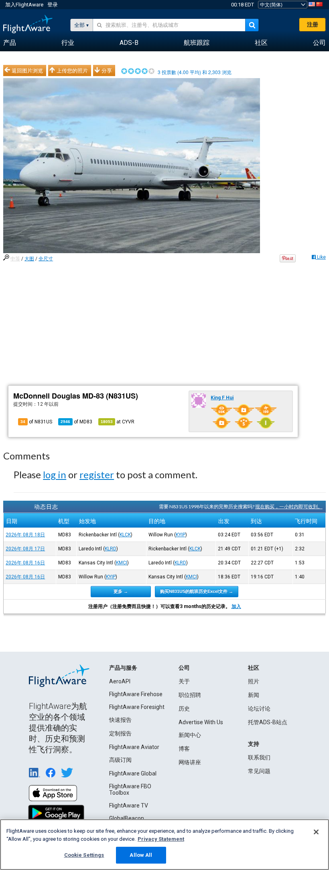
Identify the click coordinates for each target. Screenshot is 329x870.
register (96, 474)
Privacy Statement (161, 839)
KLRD (110, 549)
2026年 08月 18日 (25, 535)
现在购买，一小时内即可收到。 (289, 506)
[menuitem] (9, 42)
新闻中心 (190, 735)
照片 (253, 681)
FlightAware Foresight (136, 707)
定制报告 (120, 733)
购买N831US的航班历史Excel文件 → (196, 591)
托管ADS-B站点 (267, 722)
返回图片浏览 (27, 70)
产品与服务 (123, 668)
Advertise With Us (201, 722)
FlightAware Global (132, 773)
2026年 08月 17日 (25, 549)
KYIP (180, 535)
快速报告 (120, 720)
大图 (29, 259)
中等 (15, 259)
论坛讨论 (259, 708)
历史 (184, 708)
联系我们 (259, 757)
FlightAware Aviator (134, 747)
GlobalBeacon (126, 818)
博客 (184, 748)
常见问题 (259, 771)
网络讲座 (190, 762)
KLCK (125, 535)
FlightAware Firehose (135, 694)
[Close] (316, 832)
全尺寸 (46, 259)
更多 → (121, 591)
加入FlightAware (24, 5)
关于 (184, 681)
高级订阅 (120, 760)
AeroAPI (119, 681)
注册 (312, 24)
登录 (52, 5)
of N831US (36, 422)
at (117, 422)
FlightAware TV (128, 805)
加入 (236, 606)
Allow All (141, 855)
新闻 (253, 695)
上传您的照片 (72, 70)
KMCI (121, 563)
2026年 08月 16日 (25, 563)
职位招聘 (190, 695)
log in (54, 474)
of (76, 422)
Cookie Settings (84, 855)
